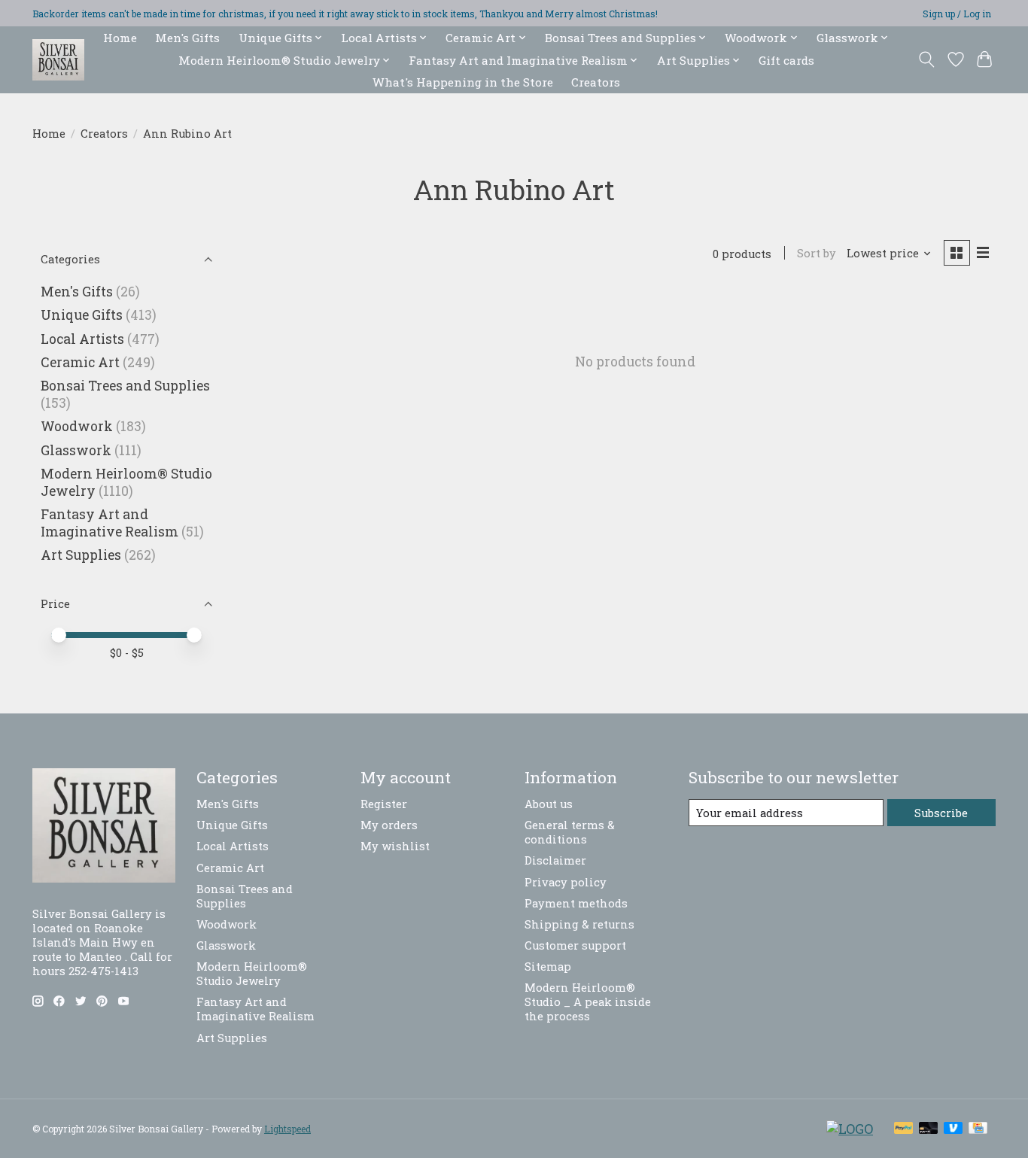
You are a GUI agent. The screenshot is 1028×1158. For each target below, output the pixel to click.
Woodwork (77, 426)
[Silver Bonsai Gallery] (58, 60)
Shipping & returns (579, 924)
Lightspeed (287, 1129)
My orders (389, 825)
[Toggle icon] (927, 59)
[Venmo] (953, 1129)
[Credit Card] (978, 1129)
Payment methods (576, 903)
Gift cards (786, 60)
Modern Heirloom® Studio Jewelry (251, 973)
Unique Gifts (82, 315)
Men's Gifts (187, 37)
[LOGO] (849, 1129)
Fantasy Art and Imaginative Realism (109, 523)
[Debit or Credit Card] (928, 1129)
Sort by (816, 253)
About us (549, 804)
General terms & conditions (570, 832)
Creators (595, 82)
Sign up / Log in (957, 14)
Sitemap (548, 966)
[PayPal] (904, 1129)
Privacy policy (566, 882)
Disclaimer (555, 860)
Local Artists (82, 339)
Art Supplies (81, 555)
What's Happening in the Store (463, 82)
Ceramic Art (80, 362)
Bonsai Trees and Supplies (125, 385)
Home (120, 37)
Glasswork (76, 450)
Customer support (575, 945)
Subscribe (941, 813)
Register (383, 804)
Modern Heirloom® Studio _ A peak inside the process (588, 1001)
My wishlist (395, 846)
